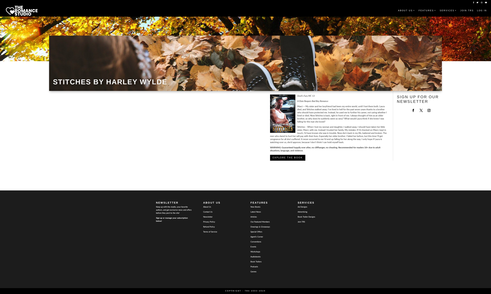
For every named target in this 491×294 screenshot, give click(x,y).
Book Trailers (256, 262)
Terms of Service (210, 232)
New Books (255, 207)
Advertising (302, 212)
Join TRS (467, 11)
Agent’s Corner (256, 237)
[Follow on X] (421, 110)
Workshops (255, 252)
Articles (253, 217)
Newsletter (208, 217)
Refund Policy (209, 227)
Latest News (255, 212)
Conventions (255, 242)
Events (253, 247)
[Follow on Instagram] (429, 110)
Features (426, 11)
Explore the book (288, 158)
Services (447, 11)
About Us (405, 11)
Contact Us (208, 212)
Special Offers (256, 232)
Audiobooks (255, 257)
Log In (482, 11)
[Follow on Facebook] (413, 110)
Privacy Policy (209, 222)
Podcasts (254, 267)
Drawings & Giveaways (260, 227)
